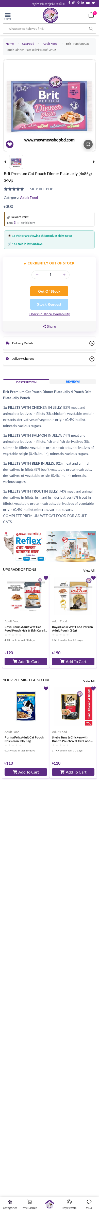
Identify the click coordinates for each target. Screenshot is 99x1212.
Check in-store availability (49, 314)
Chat (89, 1208)
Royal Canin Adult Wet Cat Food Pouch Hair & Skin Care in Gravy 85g (25, 628)
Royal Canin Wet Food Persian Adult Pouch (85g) (72, 628)
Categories (10, 1208)
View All (88, 570)
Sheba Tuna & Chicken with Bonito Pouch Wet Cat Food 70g (71, 739)
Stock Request (49, 304)
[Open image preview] (88, 144)
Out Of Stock (49, 291)
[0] (91, 15)
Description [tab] (26, 382)
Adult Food (50, 43)
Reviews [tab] (73, 381)
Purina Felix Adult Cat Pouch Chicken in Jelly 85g (24, 739)
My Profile (69, 1208)
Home (10, 43)
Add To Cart (28, 661)
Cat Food (28, 43)
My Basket (30, 1208)
